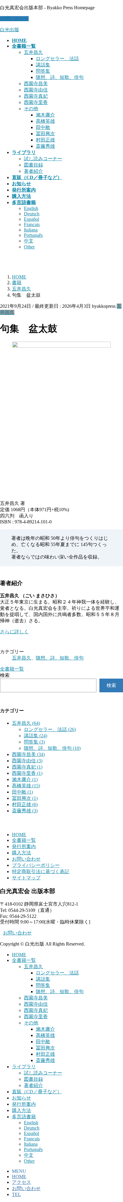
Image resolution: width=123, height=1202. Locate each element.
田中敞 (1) (22, 791)
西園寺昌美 (36, 83)
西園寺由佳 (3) (27, 760)
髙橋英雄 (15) (26, 785)
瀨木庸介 (45, 114)
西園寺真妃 (36, 96)
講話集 (43, 64)
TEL (16, 1194)
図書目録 (33, 164)
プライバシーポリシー (36, 865)
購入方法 (21, 852)
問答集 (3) (34, 741)
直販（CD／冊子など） (37, 1091)
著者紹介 (33, 171)
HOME (19, 834)
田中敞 (43, 127)
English (31, 208)
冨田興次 (45, 133)
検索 (5, 675)
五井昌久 (33, 52)
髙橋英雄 (45, 121)
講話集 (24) (35, 735)
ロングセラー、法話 (57, 58)
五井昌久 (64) (26, 723)
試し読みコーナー (43, 158)
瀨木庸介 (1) (25, 779)
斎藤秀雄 (45, 146)
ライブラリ (24, 1066)
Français (32, 224)
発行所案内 (24, 846)
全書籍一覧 (24, 840)
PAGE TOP (115, 1160)
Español (31, 219)
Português (33, 235)
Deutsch (31, 213)
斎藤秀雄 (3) (25, 810)
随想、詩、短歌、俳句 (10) (52, 748)
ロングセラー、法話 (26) (50, 729)
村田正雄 (45, 139)
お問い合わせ (14, 18)
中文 (28, 240)
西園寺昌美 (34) (28, 754)
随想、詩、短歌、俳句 (60, 77)
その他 (31, 108)
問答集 (43, 71)
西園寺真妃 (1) (27, 766)
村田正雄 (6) (25, 804)
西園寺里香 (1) (27, 773)
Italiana (31, 229)
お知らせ (21, 1097)
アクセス (21, 1182)
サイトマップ (26, 877)
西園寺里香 (36, 102)
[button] (61, 632)
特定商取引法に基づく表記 (40, 871)
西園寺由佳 (36, 89)
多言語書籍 (24, 1116)
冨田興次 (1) (25, 798)
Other (29, 246)
